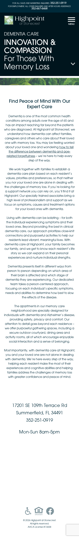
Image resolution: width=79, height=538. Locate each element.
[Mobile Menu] (71, 22)
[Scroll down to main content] (73, 66)
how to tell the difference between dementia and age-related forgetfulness (40, 152)
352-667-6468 (39, 9)
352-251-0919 (58, 3)
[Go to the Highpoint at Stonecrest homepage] (24, 21)
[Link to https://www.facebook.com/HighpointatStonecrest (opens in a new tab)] (50, 511)
